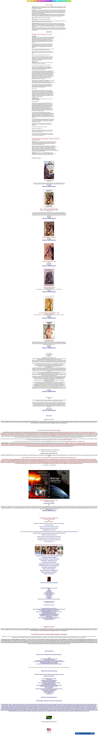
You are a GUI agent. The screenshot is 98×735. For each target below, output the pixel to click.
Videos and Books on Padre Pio (49, 604)
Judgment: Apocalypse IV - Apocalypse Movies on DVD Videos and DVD (49, 536)
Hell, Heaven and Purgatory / (61, 706)
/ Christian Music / (41, 704)
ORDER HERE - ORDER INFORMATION (49, 186)
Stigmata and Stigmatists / (52, 710)
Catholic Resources (15, 704)
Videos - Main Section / (91, 710)
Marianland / (4, 707)
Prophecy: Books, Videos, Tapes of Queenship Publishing (49, 526)
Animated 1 (59, 704)
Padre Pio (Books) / (23, 708)
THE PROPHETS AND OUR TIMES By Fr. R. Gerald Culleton (49, 614)
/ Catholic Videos (22, 704)
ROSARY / (68, 709)
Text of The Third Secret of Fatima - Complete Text (49, 658)
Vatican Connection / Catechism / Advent (49, 690)
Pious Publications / (30, 708)
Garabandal (35, 706)
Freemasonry (49, 596)
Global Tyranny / (51, 706)
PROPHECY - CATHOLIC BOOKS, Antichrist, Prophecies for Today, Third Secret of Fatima (49, 523)
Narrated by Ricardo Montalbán (49, 503)
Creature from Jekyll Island (49, 594)
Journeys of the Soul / (88, 706)
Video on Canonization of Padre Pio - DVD (49, 678)
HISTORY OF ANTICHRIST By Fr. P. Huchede (49, 610)
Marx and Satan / (30, 707)
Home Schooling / (69, 706)
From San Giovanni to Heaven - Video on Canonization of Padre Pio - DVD (49, 555)
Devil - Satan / (46, 705)
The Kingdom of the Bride (49, 619)
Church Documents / (11, 705)
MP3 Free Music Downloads (49, 691)
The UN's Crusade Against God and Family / (76, 710)
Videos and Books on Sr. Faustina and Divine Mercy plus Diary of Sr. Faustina (49, 660)
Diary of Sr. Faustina (49, 687)
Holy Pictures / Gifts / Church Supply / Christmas (49, 689)
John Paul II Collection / (76, 706)
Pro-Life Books (49, 591)
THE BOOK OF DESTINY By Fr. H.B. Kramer (49, 608)
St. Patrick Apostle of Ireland (90, 709)
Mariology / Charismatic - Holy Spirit (21, 707)
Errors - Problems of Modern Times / (90, 705)
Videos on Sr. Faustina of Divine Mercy (49, 681)
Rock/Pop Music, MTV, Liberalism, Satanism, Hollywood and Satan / (55, 709)
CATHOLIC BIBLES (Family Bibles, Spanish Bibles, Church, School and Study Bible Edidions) (49, 661)
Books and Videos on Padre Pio (49, 659)
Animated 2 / (64, 704)
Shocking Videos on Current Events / (26, 710)
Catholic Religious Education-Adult (10, 709)
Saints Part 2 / (77, 709)
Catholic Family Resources (53, 705)
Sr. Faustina (45, 710)
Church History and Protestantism (20, 705)
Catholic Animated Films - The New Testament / (74, 704)
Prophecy (49, 598)
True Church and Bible (64, 710)
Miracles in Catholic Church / (57, 707)
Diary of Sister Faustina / (68, 705)
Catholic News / (47, 704)
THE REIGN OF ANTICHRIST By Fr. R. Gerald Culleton (49, 615)
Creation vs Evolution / (31, 705)
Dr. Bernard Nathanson (49, 592)
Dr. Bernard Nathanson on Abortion (78, 705)
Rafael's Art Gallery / (92, 708)
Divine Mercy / (61, 705)
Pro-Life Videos (49, 590)
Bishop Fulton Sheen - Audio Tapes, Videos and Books (49, 662)
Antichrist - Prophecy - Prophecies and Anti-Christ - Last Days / (64, 708)
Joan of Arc (82, 706)
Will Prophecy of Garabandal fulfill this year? (49, 697)
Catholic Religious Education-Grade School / (24, 709)
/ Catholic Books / (28, 704)
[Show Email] (91, 733)
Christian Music (49, 719)
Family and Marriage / (17, 706)
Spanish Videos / (36, 710)
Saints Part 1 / (72, 709)
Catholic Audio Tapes (34, 704)
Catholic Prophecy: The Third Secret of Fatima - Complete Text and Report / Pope (49, 688)
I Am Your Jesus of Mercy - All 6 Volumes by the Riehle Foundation (49, 682)
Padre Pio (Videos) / (16, 708)
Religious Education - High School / (38, 709)
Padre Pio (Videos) (49, 616)
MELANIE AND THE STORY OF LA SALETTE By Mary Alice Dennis (49, 538)
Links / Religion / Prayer (49, 693)
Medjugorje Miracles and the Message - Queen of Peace (42, 707)
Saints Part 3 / (82, 709)
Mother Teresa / (70, 707)
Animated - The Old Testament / (87, 704)
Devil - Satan (49, 595)
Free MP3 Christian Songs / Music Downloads (49, 721)
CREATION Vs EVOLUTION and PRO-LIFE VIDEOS (49, 528)
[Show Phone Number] (93, 733)
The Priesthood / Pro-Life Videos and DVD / (41, 708)
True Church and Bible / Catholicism (49, 683)
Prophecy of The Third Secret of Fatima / (82, 708)
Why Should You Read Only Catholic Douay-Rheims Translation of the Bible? (49, 663)
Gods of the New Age (49, 597)
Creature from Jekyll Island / (39, 705)
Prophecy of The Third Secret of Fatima (49, 618)
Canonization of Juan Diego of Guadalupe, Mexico (49, 680)
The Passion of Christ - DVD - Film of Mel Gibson (49, 582)
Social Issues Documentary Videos (49, 593)
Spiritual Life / (41, 710)
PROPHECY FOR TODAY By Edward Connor (49, 534)
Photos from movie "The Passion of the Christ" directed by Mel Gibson (49, 654)
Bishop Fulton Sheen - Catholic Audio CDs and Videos (49, 686)
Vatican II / (85, 710)
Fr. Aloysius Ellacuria (24, 706)
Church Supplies (49, 679)
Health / (55, 706)
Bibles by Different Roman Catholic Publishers (49, 684)
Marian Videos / (12, 707)
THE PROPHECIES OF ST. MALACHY (49, 612)
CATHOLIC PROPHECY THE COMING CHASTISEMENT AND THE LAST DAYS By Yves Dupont (49, 533)
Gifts (49, 589)
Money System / (65, 707)
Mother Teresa (49, 692)
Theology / (59, 710)
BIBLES (49, 588)
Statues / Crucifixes (8, 704)
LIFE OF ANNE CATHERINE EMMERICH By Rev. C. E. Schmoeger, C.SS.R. (49, 611)
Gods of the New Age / (44, 706)
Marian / (7, 707)
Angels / (51, 704)
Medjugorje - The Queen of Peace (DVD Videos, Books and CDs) (49, 617)
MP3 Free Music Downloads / (80, 707)
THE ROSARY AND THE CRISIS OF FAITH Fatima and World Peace (49, 539)
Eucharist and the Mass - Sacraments (7, 706)
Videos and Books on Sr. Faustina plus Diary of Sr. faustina (49, 602)
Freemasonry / (31, 706)
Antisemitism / (55, 704)
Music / (74, 707)
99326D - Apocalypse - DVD (49, 541)
